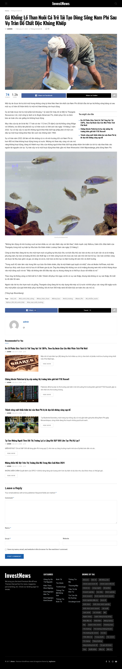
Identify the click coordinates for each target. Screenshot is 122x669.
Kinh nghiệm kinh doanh (48, 599)
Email (8, 538)
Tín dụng (86, 641)
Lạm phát (86, 612)
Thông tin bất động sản (60, 593)
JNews (12, 661)
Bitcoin (86, 580)
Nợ (84, 625)
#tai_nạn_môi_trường (35, 302)
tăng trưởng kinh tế (90, 645)
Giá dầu (100, 592)
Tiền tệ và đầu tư (72, 590)
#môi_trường (68, 299)
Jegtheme (51, 661)
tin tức (103, 633)
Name (8, 528)
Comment (9, 498)
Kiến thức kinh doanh (91, 608)
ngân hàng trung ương (103, 617)
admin (9, 29)
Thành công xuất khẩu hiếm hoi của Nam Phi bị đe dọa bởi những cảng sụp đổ (98, 136)
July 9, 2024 (18, 352)
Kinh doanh (87, 596)
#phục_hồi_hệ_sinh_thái (15, 302)
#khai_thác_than (43, 299)
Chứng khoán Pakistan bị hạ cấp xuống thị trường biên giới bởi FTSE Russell (97, 130)
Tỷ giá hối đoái (106, 645)
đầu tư (109, 649)
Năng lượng (108, 621)
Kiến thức (86, 604)
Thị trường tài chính (90, 633)
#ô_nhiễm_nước (92, 299)
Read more (47, 364)
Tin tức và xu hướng (72, 596)
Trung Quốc (99, 637)
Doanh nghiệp (88, 592)
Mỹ (105, 612)
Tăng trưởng (97, 641)
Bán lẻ (94, 580)
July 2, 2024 (18, 444)
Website (66, 538)
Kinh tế (59, 579)
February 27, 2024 (22, 29)
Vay (84, 649)
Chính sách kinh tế (90, 584)
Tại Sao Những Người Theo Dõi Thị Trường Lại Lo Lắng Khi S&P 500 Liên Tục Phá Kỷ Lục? (42, 440)
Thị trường (87, 629)
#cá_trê (13, 299)
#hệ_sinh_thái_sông (26, 299)
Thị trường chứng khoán (103, 629)
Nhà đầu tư (87, 621)
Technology (61, 587)
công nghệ (97, 588)
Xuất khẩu (92, 649)
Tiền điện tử (87, 637)
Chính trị (86, 588)
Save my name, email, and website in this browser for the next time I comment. (37, 549)
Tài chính (59, 583)
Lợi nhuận (97, 612)
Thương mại (73, 585)
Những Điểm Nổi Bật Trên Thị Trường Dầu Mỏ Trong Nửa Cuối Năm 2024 (35, 462)
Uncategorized (74, 601)
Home (7, 11)
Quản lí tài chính (94, 625)
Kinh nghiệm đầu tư (48, 593)
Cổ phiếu (107, 588)
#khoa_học (56, 299)
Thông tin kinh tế (16, 11)
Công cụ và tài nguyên (48, 580)
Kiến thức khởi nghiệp (48, 586)
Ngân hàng (87, 617)
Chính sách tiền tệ (107, 584)
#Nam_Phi (79, 299)
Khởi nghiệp (110, 592)
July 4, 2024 (18, 382)
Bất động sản (104, 580)
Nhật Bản (97, 621)
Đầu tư (101, 649)
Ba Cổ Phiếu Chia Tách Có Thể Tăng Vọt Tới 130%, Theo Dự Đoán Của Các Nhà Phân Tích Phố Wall (98, 122)
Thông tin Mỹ (72, 580)
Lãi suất (105, 608)
